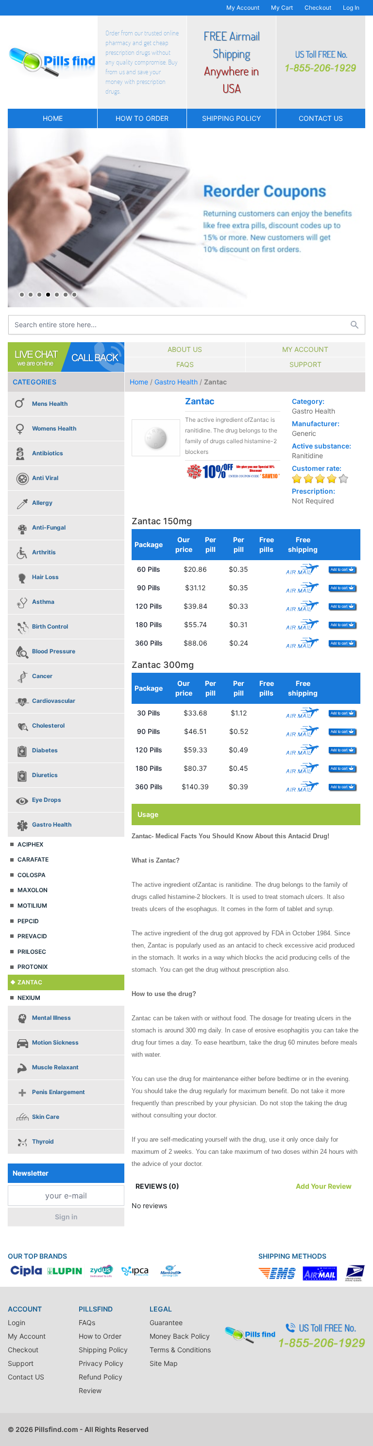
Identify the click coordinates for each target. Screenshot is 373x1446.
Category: (308, 401)
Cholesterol (48, 725)
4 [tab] (48, 295)
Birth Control (50, 626)
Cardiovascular (53, 700)
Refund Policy (100, 1377)
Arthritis (44, 552)
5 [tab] (57, 295)
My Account (242, 7)
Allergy (42, 502)
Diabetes (45, 750)
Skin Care (45, 1116)
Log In (351, 7)
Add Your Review (324, 1186)
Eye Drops (46, 799)
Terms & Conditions (180, 1350)
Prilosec (31, 951)
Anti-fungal (49, 527)
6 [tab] (65, 295)
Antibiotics (47, 453)
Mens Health (50, 403)
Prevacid (32, 936)
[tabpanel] (186, 217)
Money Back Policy (180, 1336)
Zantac (29, 982)
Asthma (43, 601)
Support (305, 364)
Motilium (32, 905)
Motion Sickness (55, 1042)
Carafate (33, 859)
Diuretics (45, 775)
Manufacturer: (315, 423)
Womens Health (54, 428)
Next (355, 217)
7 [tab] (74, 295)
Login (16, 1322)
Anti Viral (45, 478)
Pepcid (28, 921)
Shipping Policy (231, 118)
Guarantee (166, 1322)
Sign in (66, 1217)
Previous (17, 217)
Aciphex (30, 844)
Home (53, 118)
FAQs (185, 364)
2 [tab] (31, 295)
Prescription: (313, 491)
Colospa (31, 875)
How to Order (142, 118)
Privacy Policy (101, 1363)
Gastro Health (51, 824)
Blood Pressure (53, 651)
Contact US (321, 118)
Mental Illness (51, 1017)
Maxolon (32, 890)
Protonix (32, 966)
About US (185, 349)
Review (90, 1390)
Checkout (318, 7)
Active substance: (321, 446)
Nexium (28, 997)
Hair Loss (45, 577)
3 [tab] (39, 295)
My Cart (282, 7)
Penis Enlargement (58, 1092)
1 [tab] (22, 295)
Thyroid (43, 1141)
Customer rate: (316, 468)
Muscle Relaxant (55, 1067)
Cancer (42, 676)
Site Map (164, 1363)
